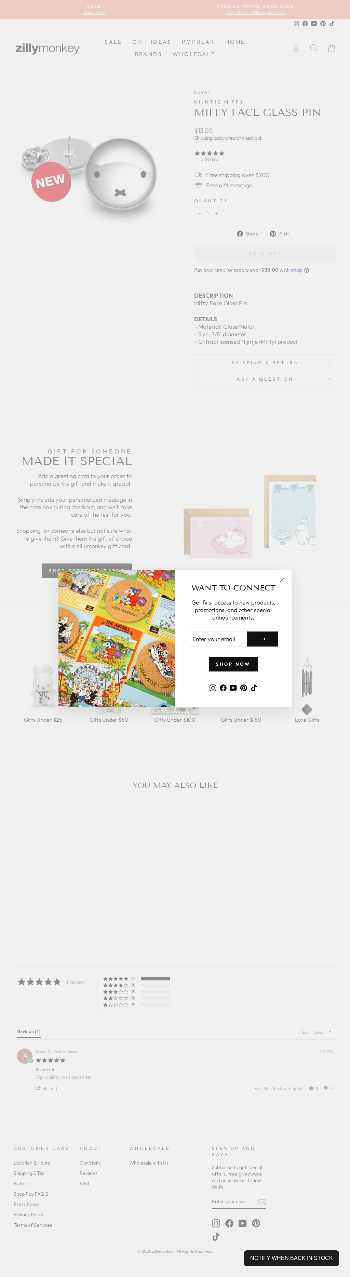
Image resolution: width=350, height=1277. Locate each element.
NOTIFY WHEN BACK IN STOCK (291, 1258)
